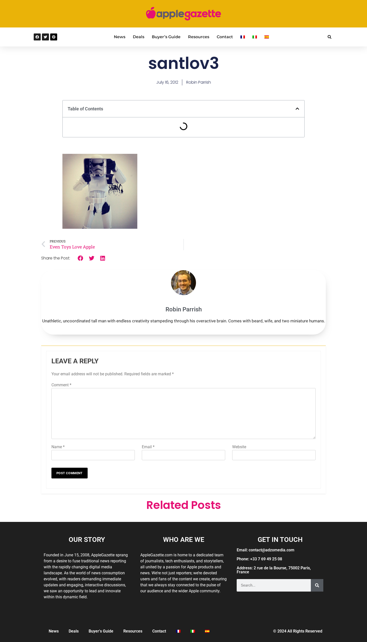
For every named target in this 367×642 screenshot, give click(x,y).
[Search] (317, 585)
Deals (138, 36)
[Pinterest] (53, 36)
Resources (198, 36)
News (119, 36)
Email (148, 446)
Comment (61, 385)
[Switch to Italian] (254, 37)
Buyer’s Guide (166, 36)
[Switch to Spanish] (266, 37)
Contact (225, 36)
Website (239, 446)
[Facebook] (37, 36)
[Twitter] (45, 36)
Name (58, 446)
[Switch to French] (242, 37)
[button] (329, 37)
